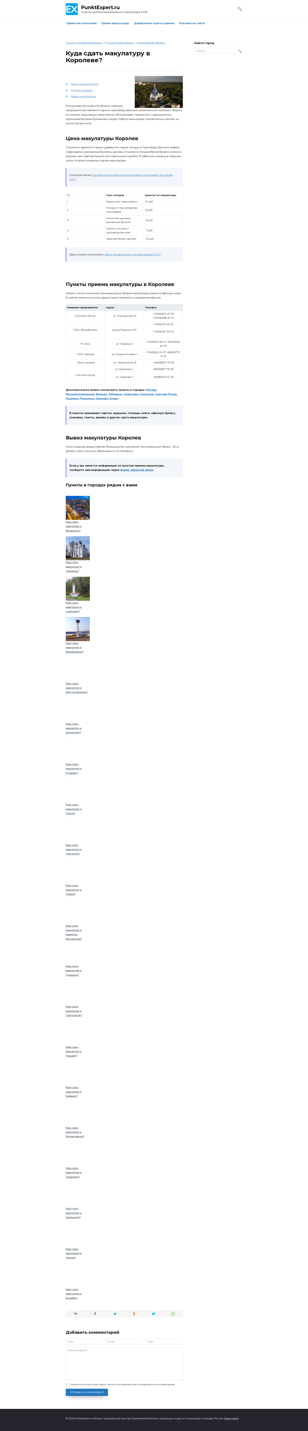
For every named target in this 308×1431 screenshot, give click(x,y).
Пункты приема (81, 90)
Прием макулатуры (115, 23)
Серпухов (147, 394)
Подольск (87, 398)
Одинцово (131, 394)
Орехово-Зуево (107, 398)
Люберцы (115, 394)
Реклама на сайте (192, 23)
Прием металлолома (82, 23)
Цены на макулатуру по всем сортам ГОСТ (132, 254)
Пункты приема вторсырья (84, 42)
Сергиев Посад (166, 394)
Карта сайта (231, 1418)
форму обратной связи (136, 470)
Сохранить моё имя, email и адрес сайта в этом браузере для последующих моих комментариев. (122, 1384)
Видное (101, 394)
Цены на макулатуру (84, 84)
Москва (151, 389)
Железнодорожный (80, 394)
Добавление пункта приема (154, 23)
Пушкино (72, 398)
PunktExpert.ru (100, 7)
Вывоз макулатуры (83, 96)
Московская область (152, 42)
